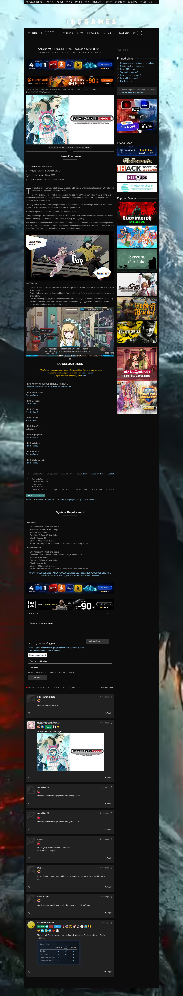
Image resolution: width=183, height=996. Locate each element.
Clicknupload (49, 499)
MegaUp (29, 499)
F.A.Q (83, 375)
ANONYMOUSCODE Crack (40, 572)
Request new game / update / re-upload (137, 63)
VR (150, 2)
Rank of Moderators (128, 69)
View (137, 212)
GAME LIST (124, 33)
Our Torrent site (127, 81)
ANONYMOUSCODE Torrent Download (82, 575)
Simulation (97, 2)
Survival (132, 2)
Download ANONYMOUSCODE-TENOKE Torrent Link (48, 386)
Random (95, 33)
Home (34, 33)
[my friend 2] (137, 160)
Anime (69, 2)
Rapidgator (71, 499)
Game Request (87, 372)
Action (50, 2)
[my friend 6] (137, 177)
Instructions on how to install (99, 474)
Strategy (120, 2)
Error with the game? (129, 78)
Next (109, 614)
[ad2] (135, 364)
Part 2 (35, 395)
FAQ (109, 33)
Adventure (75, 53)
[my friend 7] (137, 187)
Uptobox (82, 499)
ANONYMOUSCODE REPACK (98, 572)
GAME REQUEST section (133, 92)
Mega (38, 499)
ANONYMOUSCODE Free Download (68, 572)
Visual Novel (94, 53)
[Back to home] (91, 16)
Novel (143, 2)
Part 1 (28, 395)
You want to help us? (129, 72)
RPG (87, 2)
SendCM (92, 499)
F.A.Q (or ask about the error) (132, 66)
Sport (109, 2)
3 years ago (104, 697)
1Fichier (60, 499)
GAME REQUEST (141, 33)
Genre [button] (69, 33)
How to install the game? (130, 75)
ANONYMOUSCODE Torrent (53, 575)
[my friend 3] (137, 168)
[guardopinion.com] (137, 151)
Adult (60, 2)
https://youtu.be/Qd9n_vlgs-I (50, 731)
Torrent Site (49, 33)
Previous (34, 614)
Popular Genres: (35, 2)
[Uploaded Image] (70, 752)
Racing (78, 2)
